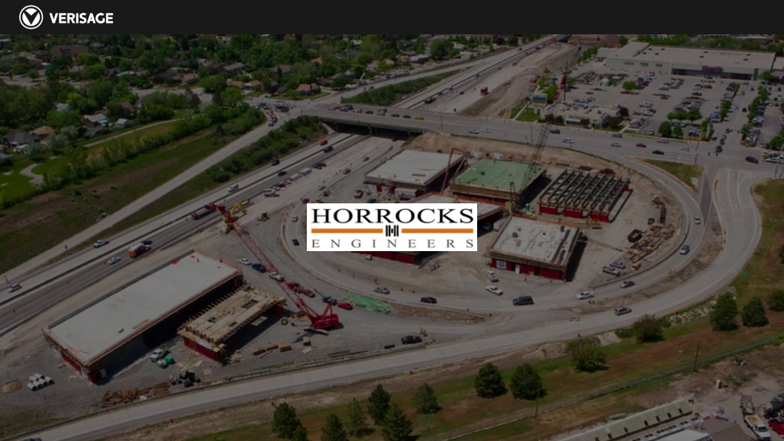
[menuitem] (529, 17)
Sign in (745, 17)
